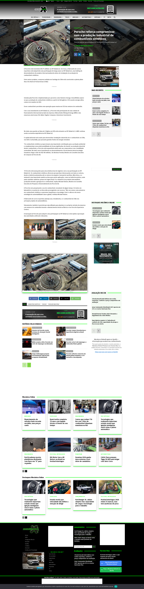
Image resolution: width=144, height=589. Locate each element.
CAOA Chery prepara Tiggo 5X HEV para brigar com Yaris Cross (110, 459)
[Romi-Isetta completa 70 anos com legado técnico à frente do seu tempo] (116, 110)
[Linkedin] (79, 54)
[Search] (94, 546)
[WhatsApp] (91, 54)
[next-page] (29, 365)
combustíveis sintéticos (34, 304)
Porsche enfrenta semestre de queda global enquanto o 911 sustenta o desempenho (76, 355)
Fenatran (78, 454)
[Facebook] (75, 54)
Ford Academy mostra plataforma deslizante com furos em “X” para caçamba (33, 460)
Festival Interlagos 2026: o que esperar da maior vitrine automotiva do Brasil (110, 556)
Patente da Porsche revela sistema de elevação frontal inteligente (41, 332)
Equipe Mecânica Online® (84, 46)
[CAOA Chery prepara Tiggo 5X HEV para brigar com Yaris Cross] (110, 445)
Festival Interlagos (57, 454)
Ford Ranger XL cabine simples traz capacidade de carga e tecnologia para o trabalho (84, 503)
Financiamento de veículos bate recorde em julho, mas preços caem (101, 100)
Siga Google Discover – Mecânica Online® (111, 563)
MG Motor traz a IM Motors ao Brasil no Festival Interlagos (57, 459)
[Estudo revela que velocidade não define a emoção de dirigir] (116, 224)
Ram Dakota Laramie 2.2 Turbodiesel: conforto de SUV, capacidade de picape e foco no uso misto (105, 322)
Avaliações (78, 551)
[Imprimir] (83, 54)
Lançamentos (80, 496)
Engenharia (78, 28)
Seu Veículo (97, 208)
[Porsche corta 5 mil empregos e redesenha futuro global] (61, 343)
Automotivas (106, 454)
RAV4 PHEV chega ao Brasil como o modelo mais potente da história (84, 539)
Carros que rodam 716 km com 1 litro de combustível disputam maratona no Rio (102, 125)
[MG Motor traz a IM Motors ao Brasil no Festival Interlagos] (59, 445)
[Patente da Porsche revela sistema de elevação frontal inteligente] (27, 331)
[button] (114, 17)
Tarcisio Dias (105, 551)
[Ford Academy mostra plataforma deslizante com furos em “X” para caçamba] (33, 445)
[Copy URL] (87, 54)
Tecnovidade (37, 327)
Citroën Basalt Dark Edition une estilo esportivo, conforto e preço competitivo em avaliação (106, 300)
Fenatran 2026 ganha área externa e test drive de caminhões (83, 459)
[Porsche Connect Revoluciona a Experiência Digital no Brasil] (61, 331)
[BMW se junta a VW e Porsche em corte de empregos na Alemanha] (27, 343)
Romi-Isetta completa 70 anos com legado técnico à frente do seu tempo (101, 112)
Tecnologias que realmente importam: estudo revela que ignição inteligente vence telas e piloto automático (109, 424)
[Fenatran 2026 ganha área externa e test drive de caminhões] (84, 445)
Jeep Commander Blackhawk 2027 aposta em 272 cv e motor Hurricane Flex (106, 308)
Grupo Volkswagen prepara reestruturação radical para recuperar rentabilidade (40, 355)
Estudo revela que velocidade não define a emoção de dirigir (101, 226)
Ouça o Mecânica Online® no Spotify (111, 569)
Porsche (44, 304)
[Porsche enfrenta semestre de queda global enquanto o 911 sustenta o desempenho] (61, 354)
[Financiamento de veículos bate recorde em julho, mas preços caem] (116, 98)
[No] (142, 586)
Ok (116, 586)
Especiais (96, 108)
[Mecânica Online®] (41, 9)
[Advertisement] (54, 91)
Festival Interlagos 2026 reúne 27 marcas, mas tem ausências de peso (110, 502)
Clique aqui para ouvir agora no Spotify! (106, 352)
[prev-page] (24, 365)
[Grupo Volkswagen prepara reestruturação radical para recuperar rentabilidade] (27, 354)
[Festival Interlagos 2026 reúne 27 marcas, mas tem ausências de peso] (110, 487)
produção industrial (53, 304)
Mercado (69, 339)
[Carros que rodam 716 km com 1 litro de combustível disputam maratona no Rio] (116, 123)
